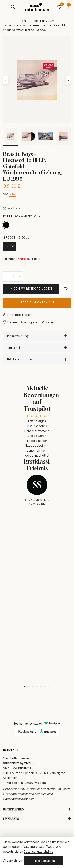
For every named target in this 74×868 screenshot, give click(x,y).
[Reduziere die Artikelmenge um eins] (6, 276)
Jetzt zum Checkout (37, 302)
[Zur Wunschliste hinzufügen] (66, 289)
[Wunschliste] (59, 7)
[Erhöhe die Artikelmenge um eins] (20, 276)
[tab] (24, 686)
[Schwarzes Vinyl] (6, 225)
